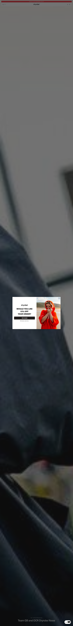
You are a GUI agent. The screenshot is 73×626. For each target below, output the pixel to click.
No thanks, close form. (24, 320)
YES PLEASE (24, 318)
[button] (67, 622)
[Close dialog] (59, 298)
